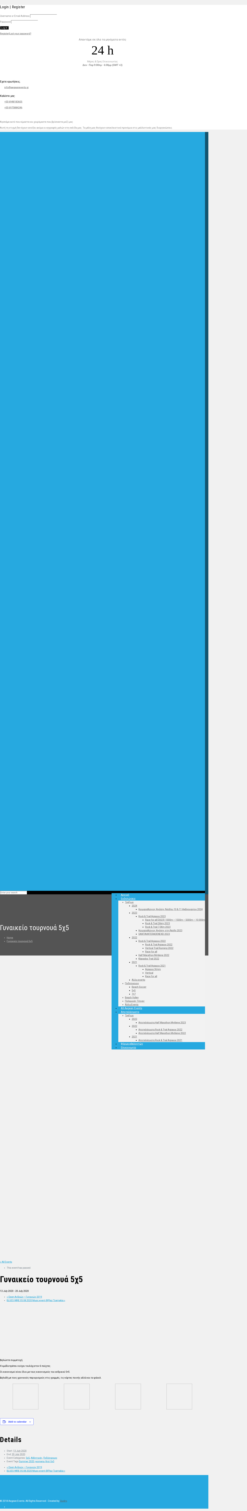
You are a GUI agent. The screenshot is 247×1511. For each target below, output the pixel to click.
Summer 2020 (26, 1461)
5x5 (28, 1458)
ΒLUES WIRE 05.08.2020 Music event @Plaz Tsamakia (36, 1300)
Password (5, 22)
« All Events (6, 1262)
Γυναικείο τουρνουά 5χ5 (20, 941)
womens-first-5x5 (44, 1461)
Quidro (63, 1501)
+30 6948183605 (13, 101)
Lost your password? (20, 33)
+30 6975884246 (13, 107)
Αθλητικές (36, 1458)
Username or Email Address (15, 16)
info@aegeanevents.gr (16, 87)
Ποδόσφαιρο (50, 1458)
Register (4, 33)
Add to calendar (17, 1421)
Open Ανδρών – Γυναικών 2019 (24, 1297)
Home (10, 937)
